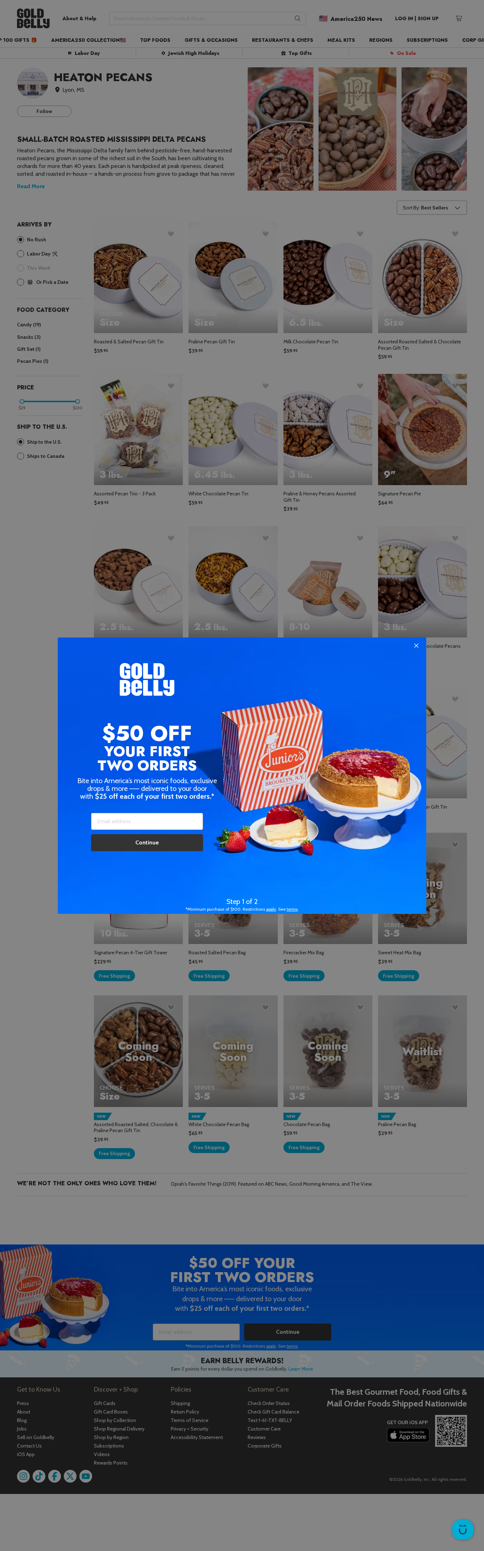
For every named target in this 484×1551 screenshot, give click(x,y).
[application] (463, 1530)
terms (292, 909)
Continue (147, 842)
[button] (242, 775)
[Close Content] (416, 646)
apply (271, 909)
